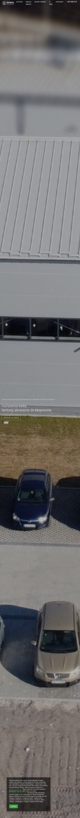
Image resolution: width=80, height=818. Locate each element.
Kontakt (60, 2)
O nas (51, 3)
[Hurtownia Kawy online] (8, 3)
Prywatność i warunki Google (18, 793)
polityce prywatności (15, 789)
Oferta (19, 2)
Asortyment (40, 2)
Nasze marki (29, 3)
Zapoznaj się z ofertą (11, 418)
